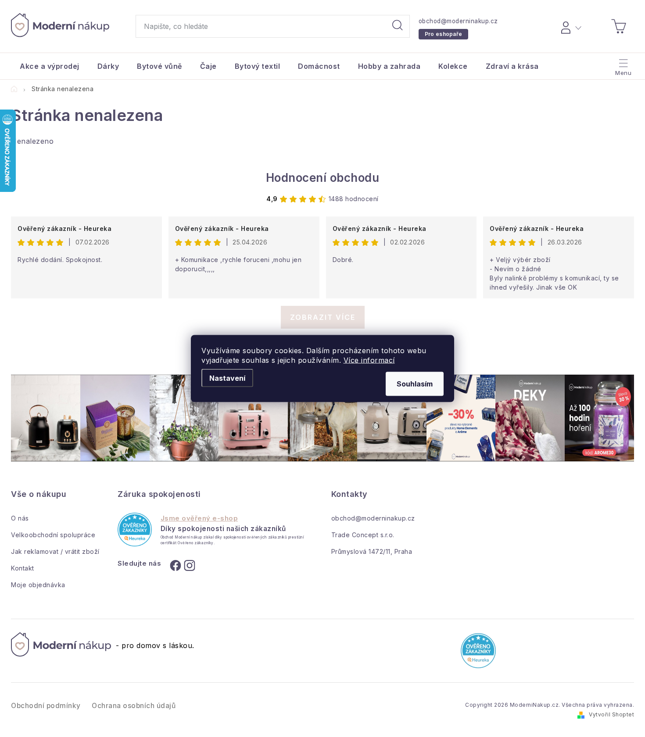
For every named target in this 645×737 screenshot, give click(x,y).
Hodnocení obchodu (323, 177)
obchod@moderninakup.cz (458, 21)
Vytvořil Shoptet (611, 714)
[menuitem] (49, 66)
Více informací (369, 360)
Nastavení (227, 378)
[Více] (622, 64)
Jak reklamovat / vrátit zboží (55, 551)
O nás (20, 518)
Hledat (397, 26)
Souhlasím (415, 383)
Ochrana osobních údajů (134, 706)
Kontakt (22, 568)
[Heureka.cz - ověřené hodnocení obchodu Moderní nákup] (134, 529)
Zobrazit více (322, 317)
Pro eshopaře (443, 34)
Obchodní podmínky (46, 706)
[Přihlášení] (569, 26)
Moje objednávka (38, 584)
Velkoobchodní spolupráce (53, 535)
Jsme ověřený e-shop (199, 518)
